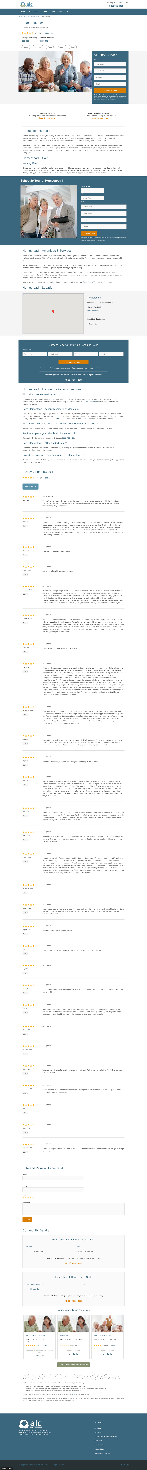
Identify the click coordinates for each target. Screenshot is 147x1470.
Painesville (37, 16)
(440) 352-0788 (46, 41)
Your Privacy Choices (102, 1453)
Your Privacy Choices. (41, 1434)
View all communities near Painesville (73, 1365)
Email (24, 1186)
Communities (34, 12)
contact (72, 1394)
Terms (32, 1434)
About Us (97, 1428)
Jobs (53, 12)
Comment (27, 1202)
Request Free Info (110, 91)
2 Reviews (113, 1345)
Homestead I (64, 1335)
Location (38, 47)
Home (22, 12)
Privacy (26, 1434)
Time (82, 201)
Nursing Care (35, 1289)
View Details (39, 1356)
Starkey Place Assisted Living (37, 1335)
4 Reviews (43, 1345)
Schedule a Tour (89, 233)
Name (25, 1175)
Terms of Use (119, 94)
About (26, 47)
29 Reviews (48, 33)
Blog (45, 12)
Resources (98, 1441)
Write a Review (30, 487)
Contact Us (63, 12)
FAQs (50, 47)
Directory (26, 16)
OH (31, 16)
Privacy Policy (97, 96)
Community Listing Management (105, 1436)
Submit (27, 1220)
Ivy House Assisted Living (103, 1335)
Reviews (61, 47)
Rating (25, 1195)
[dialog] (7, 1468)
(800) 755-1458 (28, 41)
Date (82, 194)
